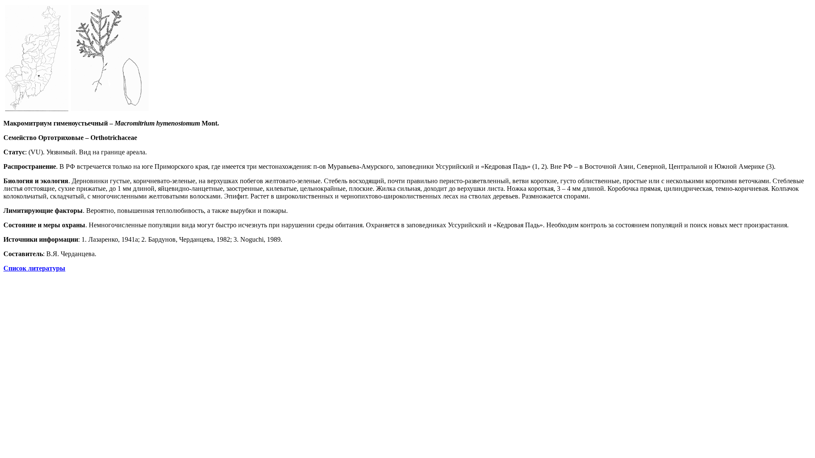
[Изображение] (110, 108)
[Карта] (36, 108)
